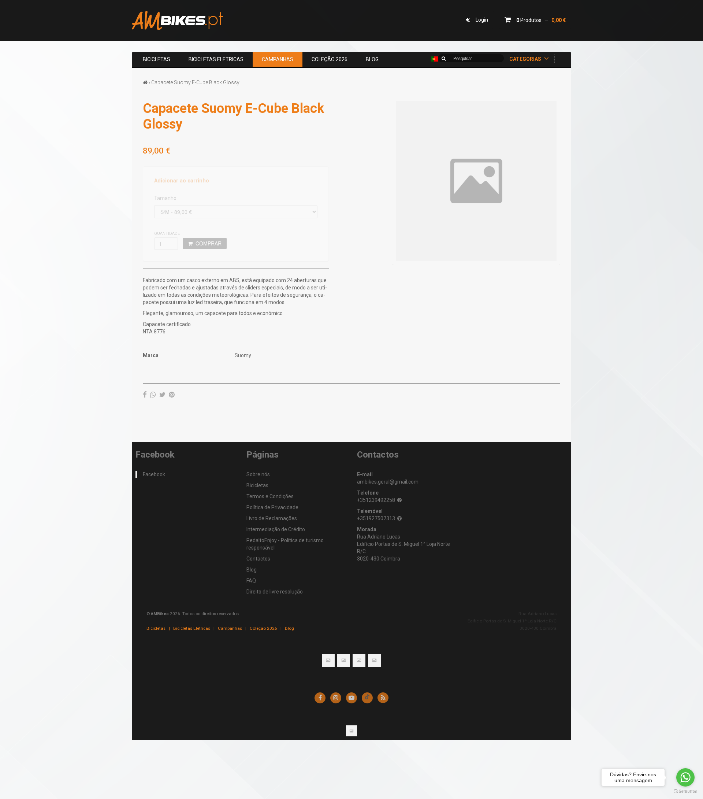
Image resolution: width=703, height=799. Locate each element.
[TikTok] (367, 697)
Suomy (243, 355)
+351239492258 (376, 500)
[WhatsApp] (153, 394)
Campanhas (277, 59)
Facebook (154, 474)
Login (479, 20)
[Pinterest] (172, 394)
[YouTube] (351, 697)
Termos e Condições (270, 496)
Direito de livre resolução (274, 592)
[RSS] (382, 697)
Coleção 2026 (329, 59)
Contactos (258, 559)
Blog (372, 59)
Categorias (525, 59)
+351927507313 (376, 518)
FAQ (251, 581)
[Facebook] (145, 394)
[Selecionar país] (434, 59)
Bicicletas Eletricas (216, 59)
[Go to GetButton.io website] (685, 791)
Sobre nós (258, 474)
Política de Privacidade (272, 507)
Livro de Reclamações (271, 518)
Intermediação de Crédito (275, 529)
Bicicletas (156, 59)
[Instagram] (335, 697)
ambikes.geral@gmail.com (388, 482)
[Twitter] (162, 394)
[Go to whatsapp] (685, 777)
